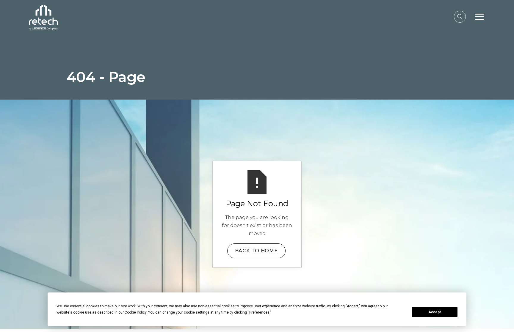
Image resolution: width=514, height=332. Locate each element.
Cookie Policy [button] (135, 312)
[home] (43, 16)
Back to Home (256, 251)
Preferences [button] (259, 312)
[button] (479, 17)
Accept (434, 312)
